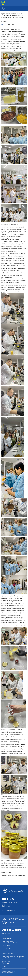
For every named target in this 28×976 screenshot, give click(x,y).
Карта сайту (6, 933)
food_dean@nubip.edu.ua (8, 910)
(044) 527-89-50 (6, 905)
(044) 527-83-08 (6, 963)
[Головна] (3, 3)
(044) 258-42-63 (6, 962)
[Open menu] (25, 8)
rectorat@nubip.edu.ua (8, 948)
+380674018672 (6, 906)
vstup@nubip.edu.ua (7, 966)
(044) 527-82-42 (6, 945)
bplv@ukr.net (5, 909)
